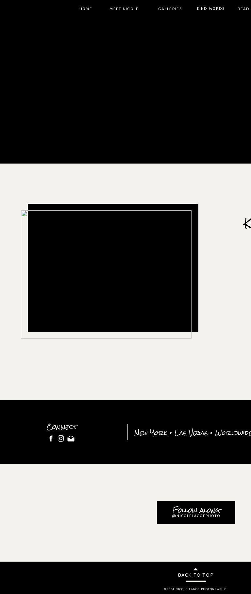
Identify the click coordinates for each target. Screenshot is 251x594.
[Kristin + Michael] (106, 274)
